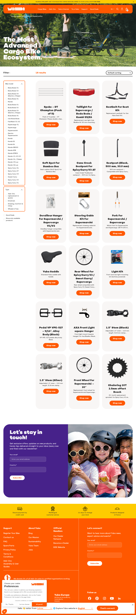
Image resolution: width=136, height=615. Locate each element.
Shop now (50, 124)
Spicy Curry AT (13, 171)
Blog (30, 533)
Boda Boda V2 (13, 107)
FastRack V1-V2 (14, 121)
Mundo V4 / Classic (15, 159)
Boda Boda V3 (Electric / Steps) (14, 112)
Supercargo (12, 127)
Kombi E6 (11, 144)
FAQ (5, 541)
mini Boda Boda (13, 118)
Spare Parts (8, 545)
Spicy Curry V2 (13, 180)
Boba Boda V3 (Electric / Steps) (14, 95)
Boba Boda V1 (13, 88)
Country (13, 465)
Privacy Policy (9, 550)
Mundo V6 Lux (13, 165)
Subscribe (17, 478)
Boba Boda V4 (13, 99)
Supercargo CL (13, 124)
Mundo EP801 (13, 153)
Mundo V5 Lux (13, 162)
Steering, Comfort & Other (15, 205)
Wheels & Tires (13, 209)
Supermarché (13, 130)
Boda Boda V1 (13, 104)
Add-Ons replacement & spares (13, 196)
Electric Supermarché (13, 134)
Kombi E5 (11, 141)
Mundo (10, 102)
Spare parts (21, 16)
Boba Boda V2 (13, 91)
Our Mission (33, 537)
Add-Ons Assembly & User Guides (11, 564)
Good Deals (10, 215)
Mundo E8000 (13, 147)
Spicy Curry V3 (13, 174)
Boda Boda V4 (13, 115)
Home (13, 16)
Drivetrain (11, 201)
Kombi (10, 138)
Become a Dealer (61, 543)
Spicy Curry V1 (13, 183)
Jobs (30, 550)
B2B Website (59, 547)
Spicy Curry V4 (13, 168)
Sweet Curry (12, 177)
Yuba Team (33, 545)
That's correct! (107, 608)
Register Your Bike (11, 533)
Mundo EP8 (12, 150)
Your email (14, 455)
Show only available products (13, 219)
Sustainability (34, 541)
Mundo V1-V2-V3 (14, 156)
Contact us (8, 537)
